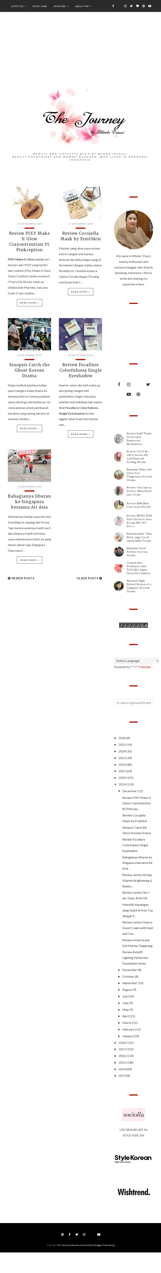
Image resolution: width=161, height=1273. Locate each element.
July (125, 996)
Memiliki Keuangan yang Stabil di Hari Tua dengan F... (137, 910)
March (127, 1022)
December (129, 791)
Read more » (29, 302)
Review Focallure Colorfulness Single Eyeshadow (80, 370)
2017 (122, 1049)
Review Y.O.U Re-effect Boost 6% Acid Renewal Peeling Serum (138, 457)
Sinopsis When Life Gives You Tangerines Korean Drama (139, 475)
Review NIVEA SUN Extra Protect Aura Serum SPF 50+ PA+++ (139, 521)
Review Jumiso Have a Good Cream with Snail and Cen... (137, 927)
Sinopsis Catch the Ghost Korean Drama (29, 370)
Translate (144, 667)
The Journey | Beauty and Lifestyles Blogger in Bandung (85, 1245)
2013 (122, 1075)
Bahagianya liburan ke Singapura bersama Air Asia (29, 502)
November (130, 970)
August (127, 989)
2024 (122, 751)
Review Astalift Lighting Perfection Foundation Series (135, 957)
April (126, 1016)
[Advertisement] (80, 55)
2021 (122, 771)
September (130, 983)
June (125, 1003)
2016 (122, 1056)
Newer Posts (23, 578)
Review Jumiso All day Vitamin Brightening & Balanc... (137, 880)
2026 (122, 738)
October (128, 976)
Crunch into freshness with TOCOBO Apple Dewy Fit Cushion (138, 568)
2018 (122, 1042)
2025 (122, 744)
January (127, 1036)
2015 (122, 1062)
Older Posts (87, 578)
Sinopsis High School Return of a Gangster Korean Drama (139, 586)
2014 (122, 1069)
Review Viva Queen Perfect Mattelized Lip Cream (139, 491)
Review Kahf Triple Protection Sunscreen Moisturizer (139, 439)
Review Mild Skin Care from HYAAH (139, 505)
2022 (122, 764)
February (128, 1029)
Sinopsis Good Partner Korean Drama (137, 551)
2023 (122, 758)
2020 (122, 777)
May (125, 1009)
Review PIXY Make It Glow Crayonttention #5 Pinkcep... (136, 803)
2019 (122, 784)
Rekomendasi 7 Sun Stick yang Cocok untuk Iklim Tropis (139, 537)
